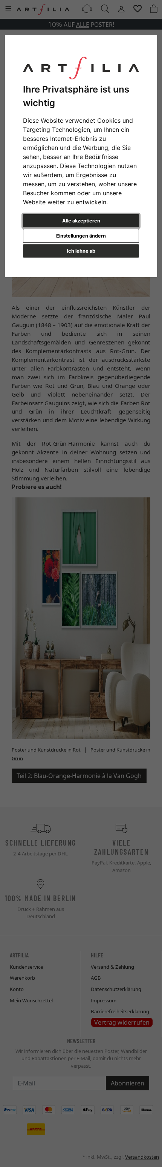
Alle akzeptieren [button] (81, 221)
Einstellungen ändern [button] (81, 236)
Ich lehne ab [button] (81, 251)
